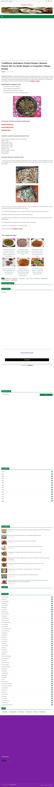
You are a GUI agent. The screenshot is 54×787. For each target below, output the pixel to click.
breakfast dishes (27, 611)
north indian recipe (27, 662)
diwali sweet (27, 637)
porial (27, 278)
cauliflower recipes (27, 618)
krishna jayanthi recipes (27, 656)
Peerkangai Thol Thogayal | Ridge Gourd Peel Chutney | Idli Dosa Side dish (24, 552)
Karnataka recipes (27, 597)
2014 (27, 498)
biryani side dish (27, 605)
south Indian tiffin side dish (27, 683)
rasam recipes (27, 675)
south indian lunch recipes (27, 685)
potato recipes (27, 670)
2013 (27, 501)
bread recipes (27, 609)
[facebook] (46, 1)
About (6, 1)
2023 (27, 478)
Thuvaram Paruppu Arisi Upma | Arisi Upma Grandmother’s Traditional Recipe (25, 546)
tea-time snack (27, 694)
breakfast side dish (27, 613)
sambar (32, 81)
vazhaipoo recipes (7, 60)
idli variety (27, 647)
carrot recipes (27, 616)
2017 (27, 492)
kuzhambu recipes (27, 658)
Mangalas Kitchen (5, 784)
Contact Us (51, 785)
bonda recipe (27, 607)
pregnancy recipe (27, 673)
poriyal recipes (36, 278)
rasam (37, 81)
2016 (27, 494)
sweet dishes (27, 692)
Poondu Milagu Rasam (7, 127)
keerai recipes (27, 649)
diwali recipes (27, 635)
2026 (27, 471)
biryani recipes (27, 603)
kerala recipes (27, 651)
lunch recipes (15, 278)
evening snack (27, 639)
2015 (27, 496)
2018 (27, 489)
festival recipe (27, 641)
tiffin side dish (27, 698)
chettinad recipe (27, 624)
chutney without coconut (27, 628)
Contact (10, 1)
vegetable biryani (27, 702)
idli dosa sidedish (27, 645)
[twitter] (48, 1)
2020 (27, 485)
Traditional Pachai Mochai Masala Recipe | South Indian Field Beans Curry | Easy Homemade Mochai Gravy (28, 558)
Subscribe (27, 359)
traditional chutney (27, 700)
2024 (27, 476)
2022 (27, 480)
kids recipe (27, 654)
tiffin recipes (27, 696)
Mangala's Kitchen (27, 5)
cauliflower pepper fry (13, 711)
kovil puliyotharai (42, 711)
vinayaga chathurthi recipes (27, 704)
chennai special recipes (27, 622)
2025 (27, 474)
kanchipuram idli (29, 711)
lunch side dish (22, 278)
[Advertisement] (27, 30)
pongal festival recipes (27, 666)
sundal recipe (27, 689)
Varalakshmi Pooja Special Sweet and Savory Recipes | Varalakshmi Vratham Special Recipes (29, 529)
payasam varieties (27, 664)
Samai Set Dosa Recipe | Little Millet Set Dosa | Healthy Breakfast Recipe (24, 535)
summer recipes (27, 687)
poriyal (31, 278)
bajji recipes (27, 599)
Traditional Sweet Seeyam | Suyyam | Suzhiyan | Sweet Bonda (22, 541)
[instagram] (51, 1)
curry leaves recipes (27, 630)
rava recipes (27, 677)
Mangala (3, 71)
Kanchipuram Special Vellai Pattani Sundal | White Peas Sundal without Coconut (26, 563)
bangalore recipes (27, 601)
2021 (27, 483)
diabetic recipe (8, 278)
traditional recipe (44, 278)
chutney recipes (27, 626)
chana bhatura (21, 711)
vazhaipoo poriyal (5, 280)
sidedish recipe (27, 681)
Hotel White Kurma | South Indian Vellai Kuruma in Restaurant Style (23, 574)
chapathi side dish (27, 620)
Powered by (23, 365)
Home (2, 1)
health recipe (27, 643)
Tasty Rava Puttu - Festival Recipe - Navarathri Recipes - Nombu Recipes (24, 569)
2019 (27, 487)
